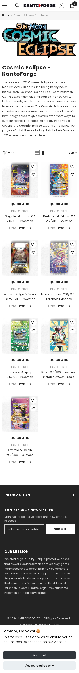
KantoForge (20, 211)
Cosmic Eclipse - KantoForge (31, 15)
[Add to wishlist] (33, 166)
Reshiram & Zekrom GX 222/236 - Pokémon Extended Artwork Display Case (59, 219)
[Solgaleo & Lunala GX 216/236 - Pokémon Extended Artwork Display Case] (20, 180)
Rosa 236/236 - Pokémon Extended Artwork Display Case (58, 374)
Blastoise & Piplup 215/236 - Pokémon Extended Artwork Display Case (20, 374)
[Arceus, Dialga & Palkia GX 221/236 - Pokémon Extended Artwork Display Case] (20, 258)
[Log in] (61, 5)
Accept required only (39, 665)
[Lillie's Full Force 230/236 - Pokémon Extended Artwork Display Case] (59, 258)
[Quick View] (33, 174)
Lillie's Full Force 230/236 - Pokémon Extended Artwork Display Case (59, 296)
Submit (60, 529)
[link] (39, 40)
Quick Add (20, 204)
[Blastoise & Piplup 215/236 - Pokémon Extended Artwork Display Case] (20, 336)
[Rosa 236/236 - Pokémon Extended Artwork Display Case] (59, 336)
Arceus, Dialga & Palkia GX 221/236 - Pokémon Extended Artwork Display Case (20, 296)
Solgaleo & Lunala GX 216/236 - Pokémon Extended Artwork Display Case (20, 219)
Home (5, 15)
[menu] (4, 5)
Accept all (39, 655)
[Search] (17, 5)
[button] (37, 152)
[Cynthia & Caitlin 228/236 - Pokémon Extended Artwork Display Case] (20, 414)
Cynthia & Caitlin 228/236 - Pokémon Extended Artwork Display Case (20, 452)
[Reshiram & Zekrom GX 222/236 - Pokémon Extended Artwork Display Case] (59, 180)
